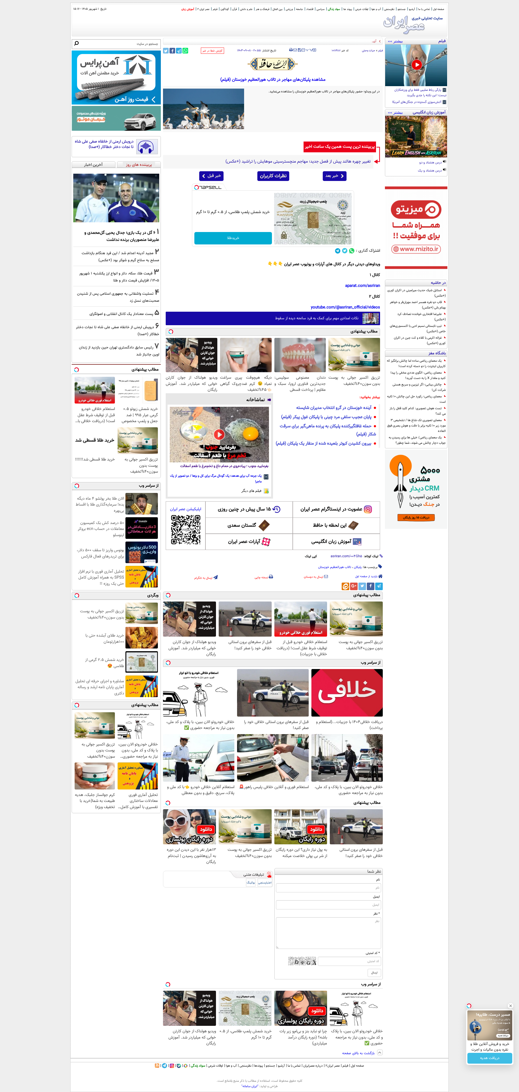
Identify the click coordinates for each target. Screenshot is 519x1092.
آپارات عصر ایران (244, 542)
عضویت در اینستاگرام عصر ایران (331, 509)
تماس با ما (424, 9)
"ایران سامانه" (249, 1086)
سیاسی (321, 9)
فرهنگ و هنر (262, 9)
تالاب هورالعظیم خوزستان (334, 567)
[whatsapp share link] (185, 50)
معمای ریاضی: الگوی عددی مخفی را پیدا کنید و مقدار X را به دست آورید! (418, 375)
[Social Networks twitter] (345, 251)
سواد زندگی (334, 9)
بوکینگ (251, 883)
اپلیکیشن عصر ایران (185, 509)
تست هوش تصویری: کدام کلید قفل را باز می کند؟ (418, 411)
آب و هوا (376, 9)
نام (378, 879)
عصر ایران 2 (203, 9)
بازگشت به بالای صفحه (359, 1053)
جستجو (402, 9)
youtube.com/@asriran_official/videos (345, 307)
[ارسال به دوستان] (295, 50)
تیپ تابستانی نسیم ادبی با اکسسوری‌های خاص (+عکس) (418, 329)
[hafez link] (273, 64)
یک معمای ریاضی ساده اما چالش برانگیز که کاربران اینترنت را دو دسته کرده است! (416, 363)
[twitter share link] (166, 50)
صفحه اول (438, 9)
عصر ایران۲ (332, 1065)
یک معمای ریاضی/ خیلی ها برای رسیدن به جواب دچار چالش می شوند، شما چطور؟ (417, 440)
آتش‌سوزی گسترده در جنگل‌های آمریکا (417, 102)
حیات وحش (368, 51)
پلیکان (358, 567)
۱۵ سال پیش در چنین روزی (244, 509)
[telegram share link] (179, 50)
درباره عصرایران (313, 1065)
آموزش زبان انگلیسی (331, 542)
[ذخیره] (299, 50)
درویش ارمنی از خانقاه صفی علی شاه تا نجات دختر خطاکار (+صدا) (104, 144)
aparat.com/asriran (362, 286)
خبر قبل (214, 176)
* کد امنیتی (373, 953)
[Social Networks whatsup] (352, 251)
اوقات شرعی (361, 9)
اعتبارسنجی (265, 883)
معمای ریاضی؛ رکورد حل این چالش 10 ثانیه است (416, 399)
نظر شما (374, 871)
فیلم (215, 9)
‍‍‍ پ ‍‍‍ (309, 49)
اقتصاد (309, 9)
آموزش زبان (187, 9)
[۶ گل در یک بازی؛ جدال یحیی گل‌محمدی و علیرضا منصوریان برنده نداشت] (116, 198)
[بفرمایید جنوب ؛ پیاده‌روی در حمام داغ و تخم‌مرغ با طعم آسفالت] (219, 434)
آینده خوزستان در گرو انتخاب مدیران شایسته (333, 408)
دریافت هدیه (490, 1058)
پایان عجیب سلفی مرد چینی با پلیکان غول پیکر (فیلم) (326, 417)
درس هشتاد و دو (431, 162)
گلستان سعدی (242, 525)
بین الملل (277, 9)
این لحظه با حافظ (330, 525)
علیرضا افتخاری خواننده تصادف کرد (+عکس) (421, 317)
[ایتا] (345, 586)
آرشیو (412, 9)
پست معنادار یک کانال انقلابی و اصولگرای (121, 314)
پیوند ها (347, 9)
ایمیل (376, 896)
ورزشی (289, 9)
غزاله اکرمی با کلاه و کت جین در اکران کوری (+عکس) (420, 340)
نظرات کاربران (273, 176)
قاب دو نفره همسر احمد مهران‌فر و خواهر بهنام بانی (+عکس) (418, 305)
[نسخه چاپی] (291, 50)
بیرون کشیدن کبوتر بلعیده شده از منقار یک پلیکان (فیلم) (323, 443)
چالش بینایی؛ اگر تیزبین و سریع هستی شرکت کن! (419, 387)
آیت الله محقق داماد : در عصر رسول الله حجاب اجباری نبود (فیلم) (338, 41)
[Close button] (510, 1006)
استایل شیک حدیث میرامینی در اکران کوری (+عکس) (416, 293)
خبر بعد (331, 176)
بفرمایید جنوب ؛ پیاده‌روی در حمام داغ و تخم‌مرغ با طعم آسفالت (224, 466)
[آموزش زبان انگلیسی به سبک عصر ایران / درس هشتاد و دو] (416, 136)
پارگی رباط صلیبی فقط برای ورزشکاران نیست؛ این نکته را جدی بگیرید (420, 93)
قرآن (234, 9)
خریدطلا (233, 238)
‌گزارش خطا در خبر (212, 51)
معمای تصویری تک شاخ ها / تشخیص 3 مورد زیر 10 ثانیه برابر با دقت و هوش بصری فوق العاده (416, 426)
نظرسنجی (389, 9)
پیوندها (258, 1065)
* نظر (376, 913)
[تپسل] (196, 187)
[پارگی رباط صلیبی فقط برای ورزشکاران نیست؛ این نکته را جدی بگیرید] (416, 65)
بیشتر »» (395, 41)
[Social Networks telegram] (338, 251)
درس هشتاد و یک (430, 171)
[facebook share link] (172, 50)
